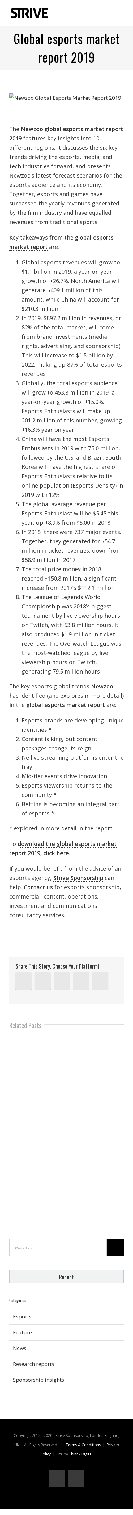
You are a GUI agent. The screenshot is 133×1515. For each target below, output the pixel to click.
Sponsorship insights (38, 1379)
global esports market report (65, 705)
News (19, 1348)
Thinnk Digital (80, 1454)
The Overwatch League (79, 643)
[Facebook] (62, 981)
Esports (22, 1316)
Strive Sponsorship (78, 877)
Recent (66, 1277)
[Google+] (81, 981)
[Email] (100, 981)
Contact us (38, 887)
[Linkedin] (23, 981)
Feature (22, 1332)
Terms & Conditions (83, 1444)
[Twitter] (43, 981)
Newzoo (32, 129)
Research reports (33, 1363)
